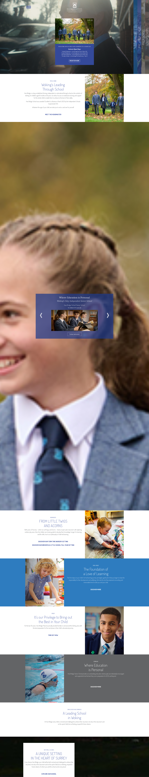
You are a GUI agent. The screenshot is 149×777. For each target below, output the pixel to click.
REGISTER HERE (74, 61)
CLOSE (89, 20)
